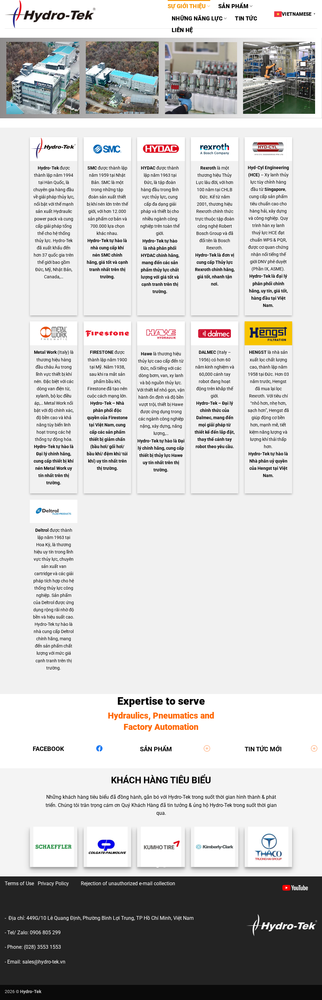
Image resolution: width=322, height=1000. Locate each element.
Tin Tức (246, 18)
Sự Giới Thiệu (187, 6)
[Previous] (14, 851)
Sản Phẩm (233, 6)
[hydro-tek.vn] (81, 14)
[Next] (307, 851)
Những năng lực (197, 18)
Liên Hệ (182, 30)
